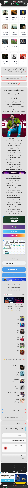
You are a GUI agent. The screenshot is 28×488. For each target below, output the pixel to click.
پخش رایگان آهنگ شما (12, 84)
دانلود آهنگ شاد (8, 417)
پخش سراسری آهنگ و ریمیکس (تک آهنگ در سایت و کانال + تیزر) (15, 469)
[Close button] (27, 472)
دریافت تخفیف (7, 480)
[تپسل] (0, 4)
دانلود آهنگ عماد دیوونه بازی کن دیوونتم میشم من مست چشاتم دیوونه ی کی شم (14, 94)
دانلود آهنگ (22, 102)
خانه (15, 466)
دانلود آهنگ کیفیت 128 (13, 275)
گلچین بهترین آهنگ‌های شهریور (12, 78)
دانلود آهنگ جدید (17, 417)
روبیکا (13, 227)
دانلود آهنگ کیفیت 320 (13, 269)
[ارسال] (5, 448)
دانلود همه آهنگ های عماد (14, 411)
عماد (15, 111)
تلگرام (12, 231)
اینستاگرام (13, 236)
